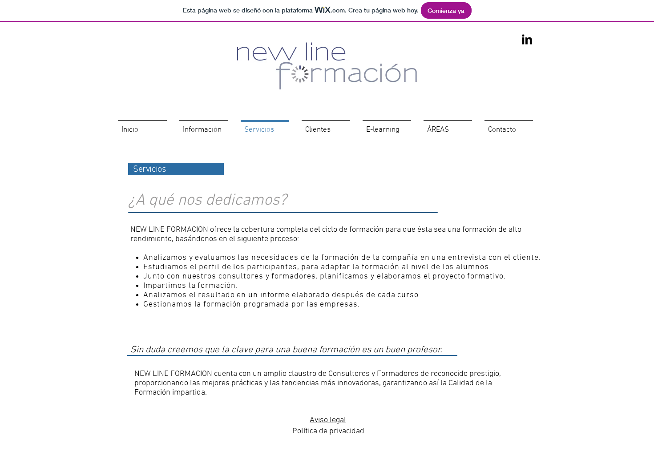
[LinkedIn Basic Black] (527, 39)
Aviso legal (328, 420)
